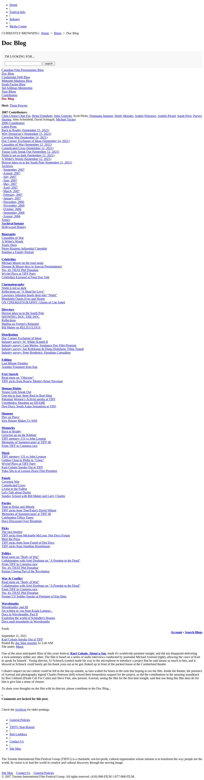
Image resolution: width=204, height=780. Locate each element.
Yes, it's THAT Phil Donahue (20, 270)
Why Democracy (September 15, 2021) (26, 133)
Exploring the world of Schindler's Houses (28, 618)
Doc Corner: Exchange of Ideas (21, 338)
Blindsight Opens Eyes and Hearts (23, 298)
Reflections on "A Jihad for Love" (23, 291)
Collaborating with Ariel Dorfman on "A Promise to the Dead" (41, 560)
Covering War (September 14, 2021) (24, 137)
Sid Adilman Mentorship (17, 88)
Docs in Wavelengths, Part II (20, 614)
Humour (7, 413)
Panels (6, 478)
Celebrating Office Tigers (17, 517)
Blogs (57, 33)
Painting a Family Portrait (18, 252)
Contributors (9, 95)
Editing (7, 359)
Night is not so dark (14, 288)
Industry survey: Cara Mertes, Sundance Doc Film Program (39, 345)
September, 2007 (14, 169)
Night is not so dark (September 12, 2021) (28, 155)
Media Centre (18, 26)
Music (6, 453)
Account (176, 632)
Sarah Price (184, 116)
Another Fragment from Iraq (19, 367)
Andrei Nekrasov (145, 116)
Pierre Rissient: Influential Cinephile (24, 248)
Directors (8, 309)
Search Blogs (193, 632)
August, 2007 (11, 173)
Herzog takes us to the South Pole (23, 313)
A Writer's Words (12, 241)
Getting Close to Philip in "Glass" (23, 460)
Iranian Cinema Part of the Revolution (25, 571)
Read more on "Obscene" (18, 377)
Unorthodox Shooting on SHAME (23, 402)
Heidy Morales (124, 116)
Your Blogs (9, 91)
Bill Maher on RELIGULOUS (21, 327)
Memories (8, 428)
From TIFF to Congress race (19, 445)
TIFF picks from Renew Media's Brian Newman (32, 381)
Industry (15, 19)
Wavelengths (10, 603)
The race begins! (12, 532)
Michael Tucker (66, 119)
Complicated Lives (13, 485)
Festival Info (17, 12)
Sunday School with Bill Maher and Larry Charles (33, 496)
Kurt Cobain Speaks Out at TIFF (22, 467)
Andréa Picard (167, 116)
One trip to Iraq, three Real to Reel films (27, 395)
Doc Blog (8, 73)
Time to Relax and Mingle (18, 506)
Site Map (15, 748)
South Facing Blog (13, 84)
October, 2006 (12, 209)
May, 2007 (10, 184)
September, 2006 (14, 212)
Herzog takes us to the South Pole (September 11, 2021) (37, 162)
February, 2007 (13, 194)
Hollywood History (14, 227)
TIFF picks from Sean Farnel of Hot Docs (28, 542)
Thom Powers (18, 105)
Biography (9, 234)
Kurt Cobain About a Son (88, 653)
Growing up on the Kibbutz (19, 435)
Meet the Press (11, 539)
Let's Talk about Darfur (16, 492)
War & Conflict (12, 578)
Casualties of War (13, 237)
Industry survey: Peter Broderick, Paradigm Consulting (36, 352)
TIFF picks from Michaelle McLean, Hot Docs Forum (36, 535)
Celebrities (9, 259)
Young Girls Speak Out (16, 392)
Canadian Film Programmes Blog (23, 70)
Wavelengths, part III (15, 607)
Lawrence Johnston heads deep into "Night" (29, 295)
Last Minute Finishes (15, 363)
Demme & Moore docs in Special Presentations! (32, 266)
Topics (6, 220)
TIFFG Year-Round (22, 727)
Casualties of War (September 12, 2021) (27, 144)
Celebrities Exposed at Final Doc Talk (25, 277)
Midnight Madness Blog (17, 80)
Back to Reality (11, 431)
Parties (6, 503)
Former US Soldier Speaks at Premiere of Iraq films (34, 596)
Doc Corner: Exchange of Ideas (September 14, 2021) (36, 141)
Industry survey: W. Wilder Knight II (25, 341)
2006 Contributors (13, 123)
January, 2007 (12, 198)
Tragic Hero (9, 245)
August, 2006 (11, 216)
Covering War (10, 481)
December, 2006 (13, 202)
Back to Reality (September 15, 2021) (25, 130)
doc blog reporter (26, 643)
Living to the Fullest (14, 489)
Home (13, 5)
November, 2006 (14, 205)
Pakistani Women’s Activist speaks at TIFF (28, 399)
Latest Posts (9, 126)
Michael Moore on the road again (22, 263)
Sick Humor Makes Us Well (19, 420)
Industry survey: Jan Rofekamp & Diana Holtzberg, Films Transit (43, 349)
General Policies (20, 720)
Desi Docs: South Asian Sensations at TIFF (29, 406)
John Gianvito (63, 116)
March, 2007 (11, 191)
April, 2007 (10, 187)
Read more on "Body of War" (20, 557)
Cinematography (13, 284)
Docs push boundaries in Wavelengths (26, 621)
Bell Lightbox (18, 734)
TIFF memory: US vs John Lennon (24, 438)
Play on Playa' (11, 417)
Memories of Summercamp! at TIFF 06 (26, 442)
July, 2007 (9, 177)
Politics (6, 553)
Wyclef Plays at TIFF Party (19, 273)
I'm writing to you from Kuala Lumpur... (27, 610)
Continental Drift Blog (16, 77)
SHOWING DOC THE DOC (21, 316)
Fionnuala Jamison (101, 116)
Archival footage (13, 223)
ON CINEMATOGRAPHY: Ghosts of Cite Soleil (33, 302)
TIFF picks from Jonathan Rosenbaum (26, 546)
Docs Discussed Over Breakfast (22, 521)
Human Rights (11, 388)
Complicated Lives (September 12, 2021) (27, 148)
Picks (5, 528)
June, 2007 (10, 180)
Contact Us (17, 741)
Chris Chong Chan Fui (16, 116)
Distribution (10, 334)
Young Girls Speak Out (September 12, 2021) (30, 151)
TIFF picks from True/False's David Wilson (29, 510)
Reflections (9, 320)
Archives (7, 166)
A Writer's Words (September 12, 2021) (26, 159)
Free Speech (10, 374)
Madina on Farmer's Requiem (20, 324)
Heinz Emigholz (42, 116)
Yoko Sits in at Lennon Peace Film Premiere (29, 471)
